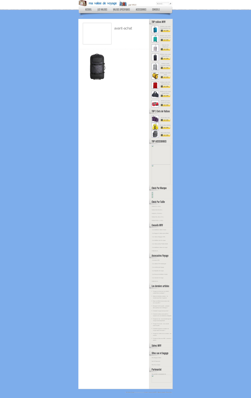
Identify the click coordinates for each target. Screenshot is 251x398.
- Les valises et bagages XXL (158, 236)
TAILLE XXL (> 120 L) (157, 220)
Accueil (80, 16)
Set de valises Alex (165, 117)
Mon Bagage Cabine (156, 357)
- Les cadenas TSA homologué (159, 263)
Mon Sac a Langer (156, 364)
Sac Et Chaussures (156, 361)
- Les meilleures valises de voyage (159, 247)
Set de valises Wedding (165, 125)
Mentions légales (161, 392)
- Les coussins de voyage (157, 277)
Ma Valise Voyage (130, 392)
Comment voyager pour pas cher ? (161, 311)
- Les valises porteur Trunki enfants (160, 244)
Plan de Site (169, 392)
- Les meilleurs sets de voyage (159, 240)
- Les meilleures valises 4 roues (159, 229)
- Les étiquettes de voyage (158, 270)
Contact (146, 392)
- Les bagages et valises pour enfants (160, 233)
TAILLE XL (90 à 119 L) (158, 217)
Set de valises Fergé (165, 132)
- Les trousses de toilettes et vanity (160, 274)
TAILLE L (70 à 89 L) (157, 213)
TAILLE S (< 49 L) (156, 206)
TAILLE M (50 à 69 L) (157, 210)
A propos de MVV (153, 392)
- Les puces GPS (156, 260)
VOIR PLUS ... (155, 251)
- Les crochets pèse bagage (158, 267)
